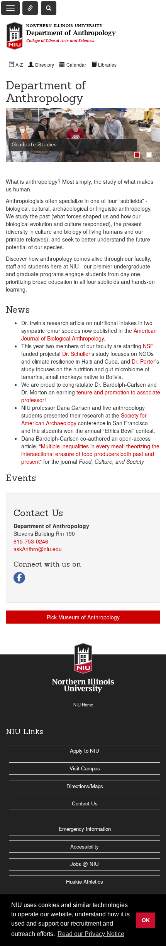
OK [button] (146, 920)
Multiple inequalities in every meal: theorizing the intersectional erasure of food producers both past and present (90, 453)
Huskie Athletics (84, 881)
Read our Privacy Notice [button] (91, 934)
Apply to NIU (84, 750)
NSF (148, 346)
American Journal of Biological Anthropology (89, 334)
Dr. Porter (143, 361)
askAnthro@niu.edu (38, 549)
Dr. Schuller (76, 353)
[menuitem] (15, 64)
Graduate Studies (34, 144)
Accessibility (84, 846)
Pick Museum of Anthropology (83, 617)
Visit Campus (84, 768)
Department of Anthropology (71, 33)
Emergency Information (85, 828)
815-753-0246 (31, 541)
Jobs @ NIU (84, 863)
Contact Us (85, 803)
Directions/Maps (84, 786)
